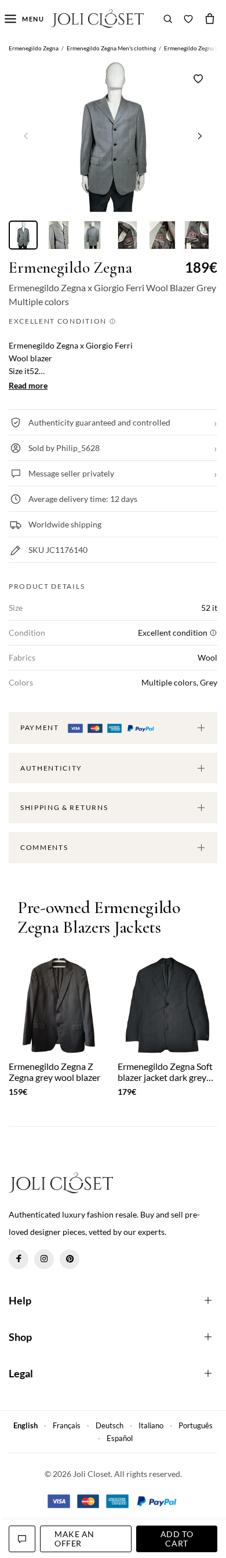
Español (120, 1438)
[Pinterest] (69, 1259)
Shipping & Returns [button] (64, 807)
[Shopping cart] (210, 18)
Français (67, 1425)
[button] (200, 135)
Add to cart (177, 1538)
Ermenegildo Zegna (70, 267)
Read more (28, 385)
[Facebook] (18, 1259)
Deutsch (109, 1425)
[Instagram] (44, 1259)
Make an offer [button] (74, 1538)
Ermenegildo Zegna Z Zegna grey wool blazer (54, 1072)
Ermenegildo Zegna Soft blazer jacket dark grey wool (165, 1072)
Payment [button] (40, 727)
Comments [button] (44, 847)
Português (195, 1425)
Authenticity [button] (51, 768)
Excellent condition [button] (59, 321)
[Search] (168, 18)
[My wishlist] (188, 18)
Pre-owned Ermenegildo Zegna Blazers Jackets (98, 918)
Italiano (150, 1425)
